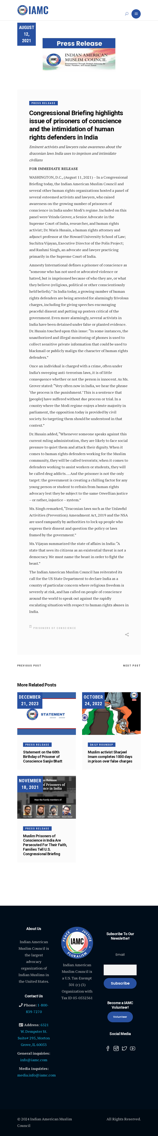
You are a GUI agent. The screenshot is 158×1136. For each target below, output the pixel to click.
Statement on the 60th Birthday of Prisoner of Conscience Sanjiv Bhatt (42, 756)
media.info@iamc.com (36, 1075)
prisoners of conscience (54, 628)
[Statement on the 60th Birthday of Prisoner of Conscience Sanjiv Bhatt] (46, 713)
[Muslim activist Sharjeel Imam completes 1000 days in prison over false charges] (111, 713)
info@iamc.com (33, 1059)
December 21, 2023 (30, 700)
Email (120, 954)
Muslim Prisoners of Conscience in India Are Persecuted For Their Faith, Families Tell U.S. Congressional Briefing (45, 845)
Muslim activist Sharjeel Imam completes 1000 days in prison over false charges (110, 756)
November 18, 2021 (30, 784)
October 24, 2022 (93, 700)
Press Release (43, 103)
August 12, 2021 (26, 34)
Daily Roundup (101, 744)
